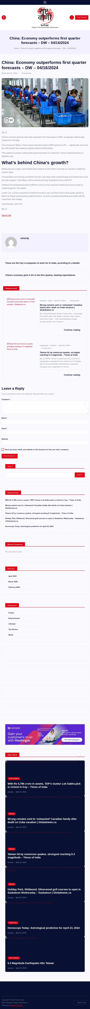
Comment (6, 399)
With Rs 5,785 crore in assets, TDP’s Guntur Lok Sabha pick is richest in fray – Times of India (43, 500)
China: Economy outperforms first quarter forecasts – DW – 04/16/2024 (48, 48)
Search (10, 466)
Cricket (11, 613)
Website (5, 439)
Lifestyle (11, 624)
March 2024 (13, 582)
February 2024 (14, 587)
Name (4, 418)
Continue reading (72, 330)
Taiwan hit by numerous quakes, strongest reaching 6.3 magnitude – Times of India (39, 513)
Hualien (53, 345)
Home (16, 48)
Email (4, 428)
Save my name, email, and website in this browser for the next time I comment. (37, 449)
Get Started (81, 17)
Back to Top (82, 1002)
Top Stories (13, 629)
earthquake (44, 345)
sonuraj (24, 238)
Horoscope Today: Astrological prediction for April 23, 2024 (29, 526)
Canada (43, 301)
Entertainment (14, 618)
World (4, 73)
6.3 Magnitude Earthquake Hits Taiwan (31, 963)
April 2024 (12, 576)
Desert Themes (17, 1005)
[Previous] (79, 754)
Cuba (50, 301)
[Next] (83, 754)
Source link (6, 215)
